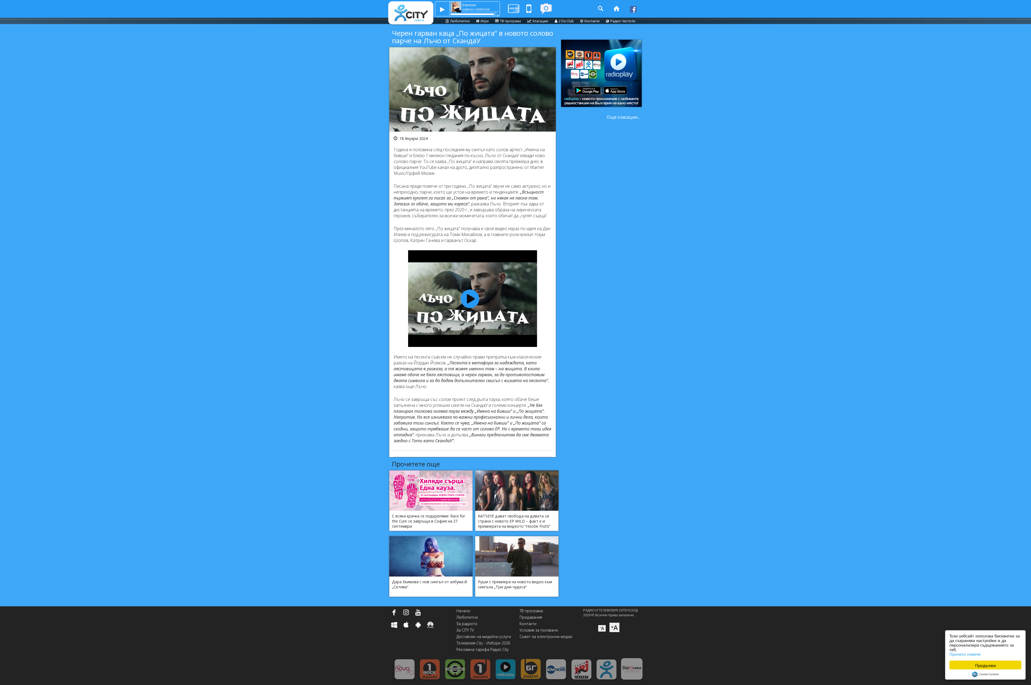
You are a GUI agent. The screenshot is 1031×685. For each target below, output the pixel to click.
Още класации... (623, 117)
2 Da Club (566, 21)
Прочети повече (965, 653)
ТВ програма (510, 21)
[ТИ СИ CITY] (546, 8)
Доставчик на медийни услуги (483, 636)
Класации (540, 21)
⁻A (602, 628)
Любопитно (460, 21)
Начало (463, 610)
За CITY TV (465, 630)
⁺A (614, 627)
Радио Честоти (622, 21)
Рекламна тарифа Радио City (482, 649)
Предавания (531, 617)
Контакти (592, 21)
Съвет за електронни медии (546, 636)
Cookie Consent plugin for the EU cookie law (985, 674)
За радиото (466, 623)
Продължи (985, 665)
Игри (485, 21)
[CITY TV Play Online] (513, 8)
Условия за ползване (539, 630)
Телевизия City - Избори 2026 (483, 643)
